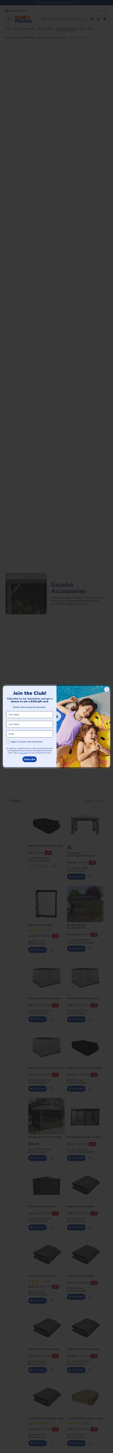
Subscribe (29, 759)
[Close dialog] (106, 689)
